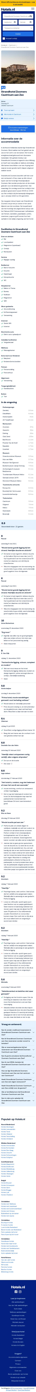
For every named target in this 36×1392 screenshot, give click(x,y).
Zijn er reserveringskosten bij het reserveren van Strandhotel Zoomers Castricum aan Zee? (16, 1049)
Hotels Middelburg (7, 1169)
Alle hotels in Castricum (12, 114)
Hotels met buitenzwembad (11, 1209)
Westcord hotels (7, 1262)
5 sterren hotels (7, 1225)
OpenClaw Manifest (24, 1390)
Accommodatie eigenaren (18, 1357)
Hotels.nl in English (18, 1345)
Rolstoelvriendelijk (7, 1251)
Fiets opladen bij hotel (9, 1232)
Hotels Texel (5, 1132)
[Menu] (33, 9)
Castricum (12, 45)
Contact (18, 1361)
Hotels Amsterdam (8, 1145)
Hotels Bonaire (18, 1342)
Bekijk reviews (9, 118)
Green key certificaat (18, 1319)
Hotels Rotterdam (7, 1148)
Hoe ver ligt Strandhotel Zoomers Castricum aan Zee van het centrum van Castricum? (16, 1073)
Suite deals (18, 1309)
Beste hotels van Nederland (11, 1230)
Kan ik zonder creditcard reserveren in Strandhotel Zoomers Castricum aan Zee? (16, 1032)
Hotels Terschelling (8, 1136)
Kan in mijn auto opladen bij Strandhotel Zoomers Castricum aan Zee (16, 1100)
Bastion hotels (6, 1269)
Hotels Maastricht (7, 1164)
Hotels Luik (5, 1192)
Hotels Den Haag (7, 1150)
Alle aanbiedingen (18, 1302)
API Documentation (16, 1388)
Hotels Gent (5, 1188)
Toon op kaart (9, 110)
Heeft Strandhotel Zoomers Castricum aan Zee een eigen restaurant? (17, 1080)
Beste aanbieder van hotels (18, 1374)
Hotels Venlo (5, 1176)
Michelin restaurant (18, 1326)
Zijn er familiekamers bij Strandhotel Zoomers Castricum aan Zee (16, 1093)
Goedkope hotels (7, 1241)
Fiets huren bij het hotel (9, 1234)
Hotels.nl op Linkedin (18, 1377)
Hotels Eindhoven (7, 1167)
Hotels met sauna (7, 1216)
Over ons (18, 1371)
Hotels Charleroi (7, 1195)
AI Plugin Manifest (11, 1390)
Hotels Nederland (18, 1335)
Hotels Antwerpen (7, 1185)
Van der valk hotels (8, 1260)
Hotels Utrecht (6, 1153)
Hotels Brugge (6, 1190)
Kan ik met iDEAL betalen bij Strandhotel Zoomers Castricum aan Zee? (16, 1064)
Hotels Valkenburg (7, 1171)
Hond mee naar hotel (8, 1244)
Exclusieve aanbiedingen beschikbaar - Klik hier (19, 129)
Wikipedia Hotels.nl (18, 1381)
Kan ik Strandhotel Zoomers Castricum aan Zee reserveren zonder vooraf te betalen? (17, 1041)
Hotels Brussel (6, 1183)
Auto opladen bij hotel (9, 1253)
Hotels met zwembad (9, 1206)
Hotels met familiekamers (10, 1248)
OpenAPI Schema (28, 1388)
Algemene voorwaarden (18, 1367)
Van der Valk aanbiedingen (18, 1305)
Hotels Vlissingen (7, 1174)
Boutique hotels (7, 1223)
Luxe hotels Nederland (9, 1227)
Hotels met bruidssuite (9, 1246)
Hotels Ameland (7, 1139)
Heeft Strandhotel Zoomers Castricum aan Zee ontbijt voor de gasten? (17, 1087)
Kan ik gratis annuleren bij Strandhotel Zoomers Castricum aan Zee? (16, 1057)
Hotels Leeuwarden (8, 1129)
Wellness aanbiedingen (18, 1312)
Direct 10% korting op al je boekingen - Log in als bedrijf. (18, 3)
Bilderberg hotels (7, 1272)
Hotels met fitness (8, 1211)
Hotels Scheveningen (8, 1155)
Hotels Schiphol (6, 1157)
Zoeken (18, 34)
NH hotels (4, 1265)
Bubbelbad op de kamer (10, 1213)
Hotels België (18, 1338)
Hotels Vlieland (6, 1134)
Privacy (18, 1364)
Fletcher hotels (6, 1267)
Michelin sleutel (18, 1322)
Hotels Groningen (7, 1127)
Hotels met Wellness (8, 1204)
